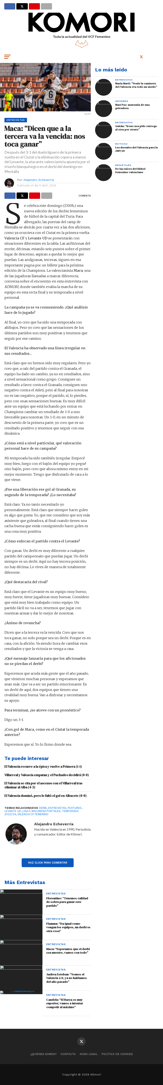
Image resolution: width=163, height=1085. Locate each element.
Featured (75, 807)
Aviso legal (89, 1054)
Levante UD (12, 811)
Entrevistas (57, 807)
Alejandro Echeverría (38, 180)
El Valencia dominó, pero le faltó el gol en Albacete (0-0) (45, 796)
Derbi (43, 807)
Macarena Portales (46, 811)
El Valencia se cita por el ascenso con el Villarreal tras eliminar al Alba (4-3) (43, 785)
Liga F (26, 811)
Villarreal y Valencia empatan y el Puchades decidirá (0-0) (46, 775)
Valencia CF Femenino (32, 814)
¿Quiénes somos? (43, 1054)
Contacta (68, 1054)
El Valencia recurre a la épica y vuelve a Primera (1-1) (43, 767)
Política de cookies (117, 1054)
